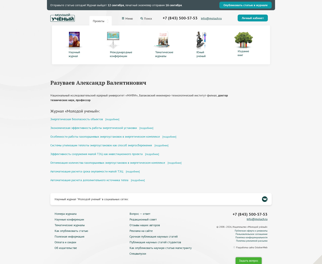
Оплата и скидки (65, 242)
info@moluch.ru (211, 18)
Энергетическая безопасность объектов (76, 119)
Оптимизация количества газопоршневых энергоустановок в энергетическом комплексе (107, 163)
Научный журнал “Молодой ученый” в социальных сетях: (91, 199)
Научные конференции (69, 219)
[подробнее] (112, 119)
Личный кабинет (253, 18)
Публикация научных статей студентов (155, 242)
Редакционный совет (143, 219)
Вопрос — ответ (139, 214)
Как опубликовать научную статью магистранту (160, 248)
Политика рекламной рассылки (251, 240)
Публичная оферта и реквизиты (251, 230)
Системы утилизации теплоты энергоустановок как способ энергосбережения (101, 145)
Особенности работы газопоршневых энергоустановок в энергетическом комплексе (105, 136)
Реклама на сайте (141, 231)
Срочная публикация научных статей (153, 236)
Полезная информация (69, 236)
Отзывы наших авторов (144, 225)
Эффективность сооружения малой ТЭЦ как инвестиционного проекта (96, 154)
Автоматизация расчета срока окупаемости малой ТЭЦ (86, 171)
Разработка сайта (251, 247)
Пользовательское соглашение (251, 234)
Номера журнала (65, 214)
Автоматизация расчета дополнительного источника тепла (89, 180)
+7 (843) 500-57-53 (180, 18)
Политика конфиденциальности (251, 237)
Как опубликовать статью (71, 231)
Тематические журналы (70, 225)
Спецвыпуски (137, 253)
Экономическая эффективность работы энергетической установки (93, 128)
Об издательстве (66, 248)
